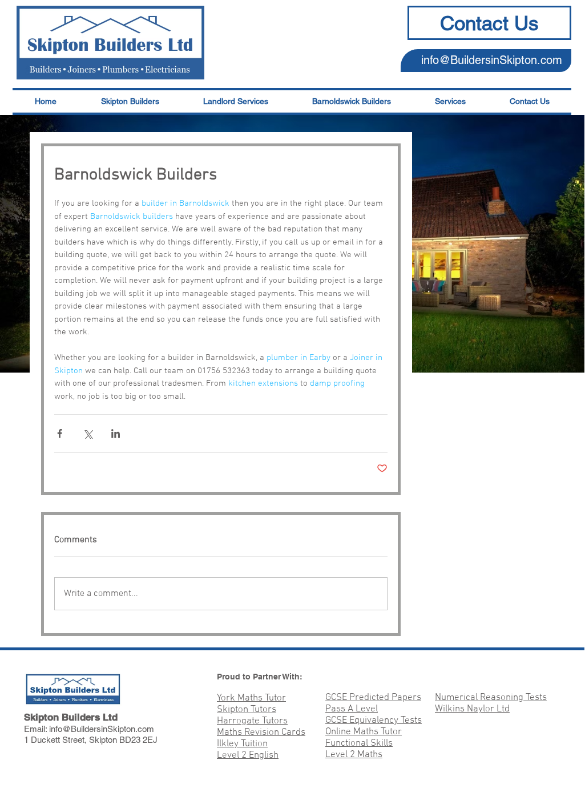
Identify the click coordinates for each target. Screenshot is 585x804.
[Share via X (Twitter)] (87, 433)
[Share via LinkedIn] (115, 433)
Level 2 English (248, 755)
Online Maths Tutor (363, 732)
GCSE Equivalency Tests (373, 720)
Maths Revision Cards (261, 732)
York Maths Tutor (251, 698)
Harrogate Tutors (252, 721)
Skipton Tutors (246, 709)
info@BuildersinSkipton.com (491, 60)
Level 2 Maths (353, 755)
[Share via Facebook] (59, 433)
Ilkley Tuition (242, 744)
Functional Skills (359, 743)
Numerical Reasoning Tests (491, 697)
